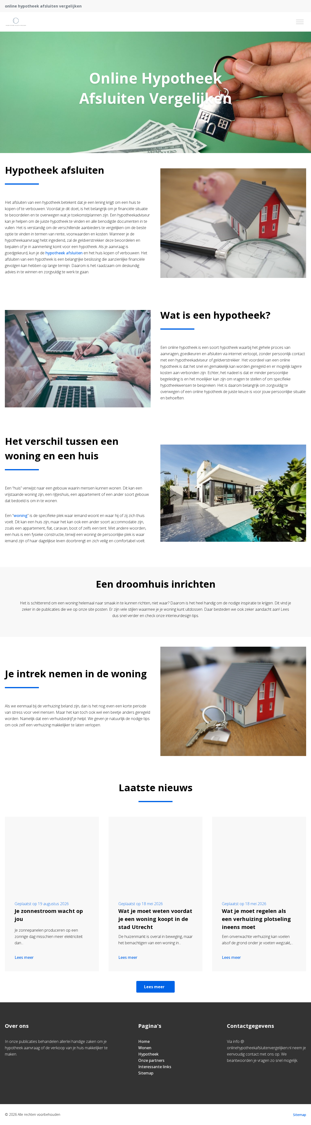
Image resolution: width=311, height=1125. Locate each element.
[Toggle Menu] (300, 21)
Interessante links (154, 1066)
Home (144, 1041)
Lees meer (24, 957)
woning (20, 515)
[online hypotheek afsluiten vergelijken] (19, 22)
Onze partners (151, 1060)
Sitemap (145, 1073)
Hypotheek (148, 1054)
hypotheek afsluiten (64, 253)
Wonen (144, 1047)
